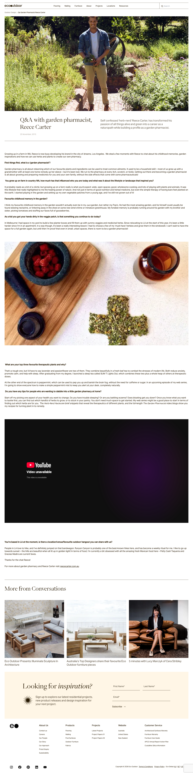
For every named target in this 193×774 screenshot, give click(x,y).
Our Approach (44, 746)
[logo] (13, 5)
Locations (111, 6)
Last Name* (149, 686)
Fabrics (68, 746)
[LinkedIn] (36, 767)
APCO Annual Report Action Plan (156, 742)
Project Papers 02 (98, 738)
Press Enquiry (44, 749)
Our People (43, 738)
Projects (99, 6)
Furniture (78, 6)
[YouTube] (45, 767)
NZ (179, 767)
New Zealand (122, 738)
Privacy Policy (159, 767)
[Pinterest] (28, 767)
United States (123, 734)
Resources (123, 6)
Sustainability (44, 753)
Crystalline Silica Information (155, 746)
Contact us (43, 731)
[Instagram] (11, 767)
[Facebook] (19, 767)
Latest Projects (97, 731)
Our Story (42, 742)
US (182, 767)
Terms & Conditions (146, 767)
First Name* (119, 686)
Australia (121, 731)
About (88, 6)
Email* (116, 697)
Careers (42, 734)
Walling (67, 6)
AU (175, 767)
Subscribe (117, 706)
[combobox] (174, 6)
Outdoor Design (10, 12)
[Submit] (162, 6)
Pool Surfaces (71, 738)
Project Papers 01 (98, 734)
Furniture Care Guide (152, 738)
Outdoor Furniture (72, 742)
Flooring (57, 6)
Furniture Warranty (151, 734)
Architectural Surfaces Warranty (156, 731)
